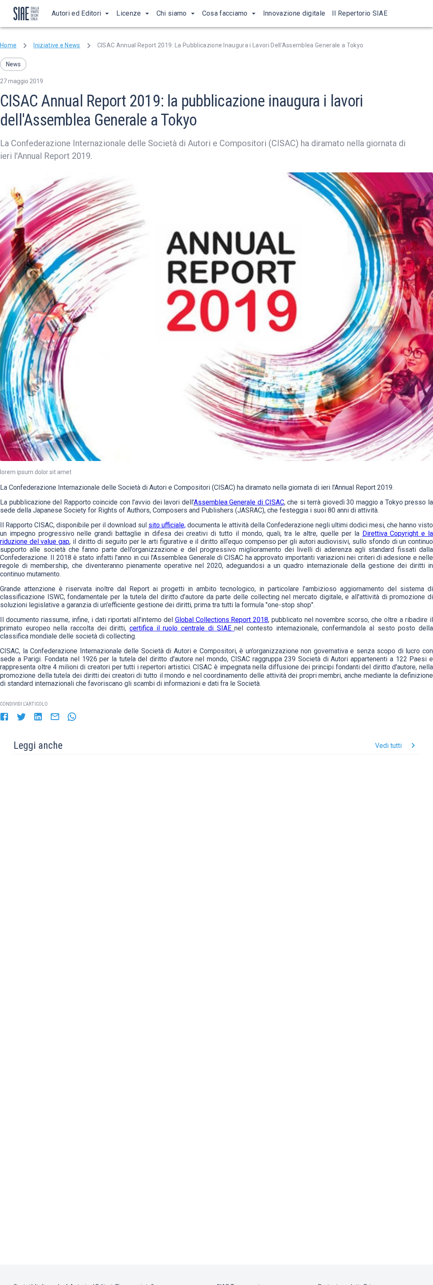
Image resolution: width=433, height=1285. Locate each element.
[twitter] (21, 717)
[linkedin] (38, 717)
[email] (55, 717)
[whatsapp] (72, 717)
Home (8, 45)
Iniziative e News (56, 45)
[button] (13, 64)
